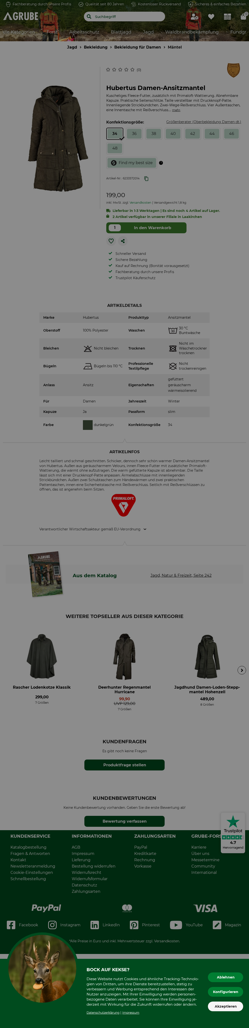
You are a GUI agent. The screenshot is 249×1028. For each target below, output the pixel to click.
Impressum (130, 1012)
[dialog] (124, 514)
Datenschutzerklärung (103, 1012)
